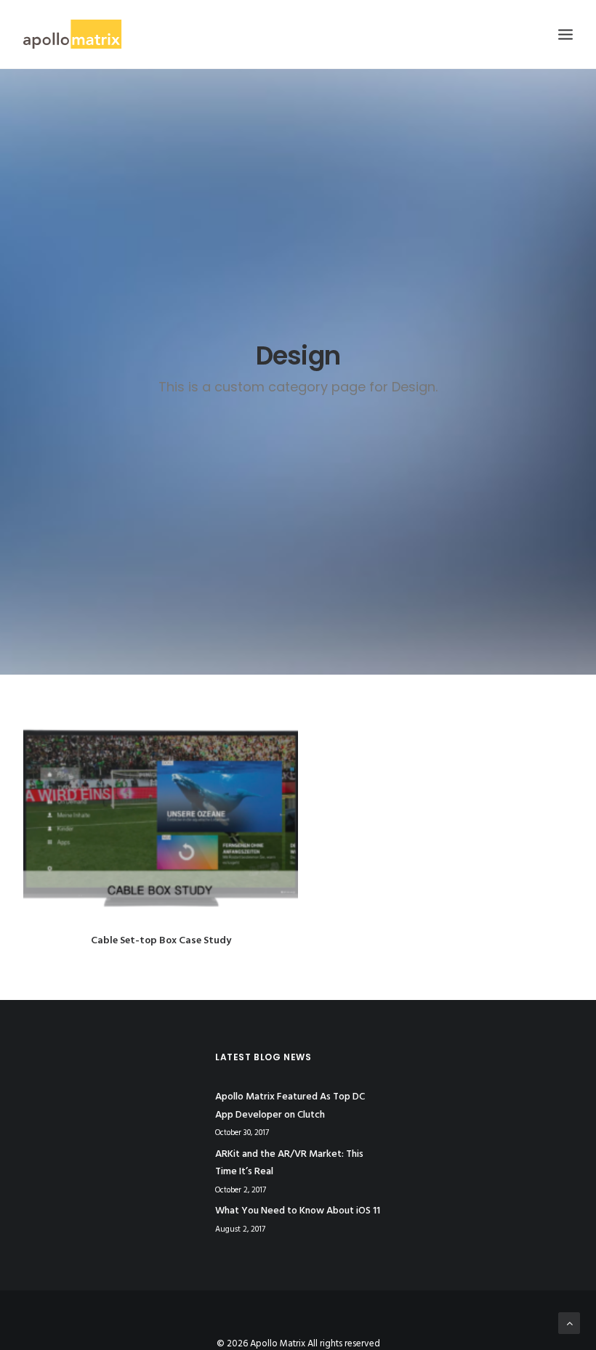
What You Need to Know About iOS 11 (297, 1211)
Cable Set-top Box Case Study (161, 940)
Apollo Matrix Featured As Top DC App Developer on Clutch (290, 1106)
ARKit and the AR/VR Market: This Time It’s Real (289, 1163)
